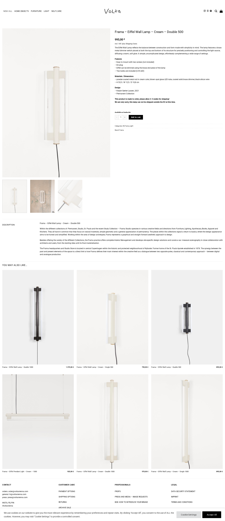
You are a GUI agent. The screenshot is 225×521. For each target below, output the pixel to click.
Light (131, 126)
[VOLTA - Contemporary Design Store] (112, 11)
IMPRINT (174, 497)
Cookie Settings (189, 514)
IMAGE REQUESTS (140, 497)
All (123, 126)
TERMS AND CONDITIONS (181, 502)
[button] (216, 11)
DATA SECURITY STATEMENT (183, 491)
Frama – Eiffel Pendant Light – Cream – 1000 (19, 472)
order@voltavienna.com (18, 491)
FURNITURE (36, 11)
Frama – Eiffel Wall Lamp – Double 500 (166, 367)
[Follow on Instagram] (205, 11)
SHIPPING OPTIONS (67, 497)
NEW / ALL (7, 11)
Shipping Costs (131, 44)
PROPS (118, 491)
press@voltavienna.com (18, 497)
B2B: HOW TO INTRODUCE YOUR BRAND (131, 502)
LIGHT (46, 11)
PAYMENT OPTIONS (67, 491)
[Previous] (8, 103)
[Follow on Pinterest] (211, 11)
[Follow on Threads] (208, 11)
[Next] (104, 103)
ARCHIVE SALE (65, 508)
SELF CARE (56, 11)
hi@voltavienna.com (17, 494)
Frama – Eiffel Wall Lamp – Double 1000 (17, 367)
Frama (127, 126)
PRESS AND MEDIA (123, 497)
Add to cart (136, 117)
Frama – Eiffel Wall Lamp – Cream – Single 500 (95, 367)
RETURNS (63, 502)
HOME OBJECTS (21, 11)
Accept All (212, 514)
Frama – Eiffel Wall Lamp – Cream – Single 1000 (170, 472)
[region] (112, 514)
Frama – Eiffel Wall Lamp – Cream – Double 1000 (95, 472)
